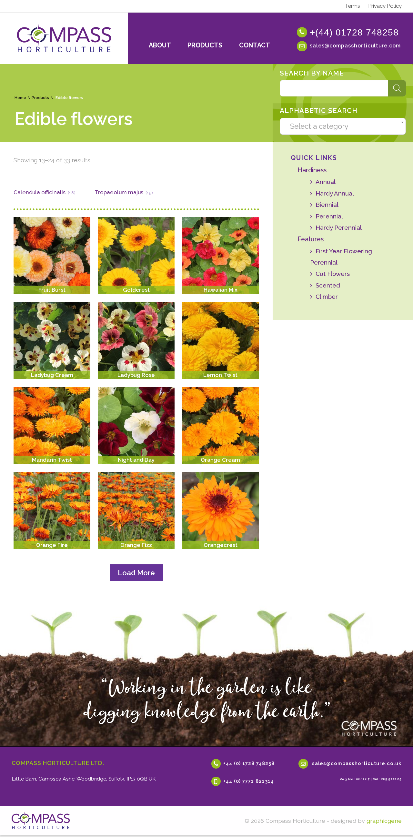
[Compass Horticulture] (40, 821)
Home (20, 98)
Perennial (329, 216)
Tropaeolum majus (119, 192)
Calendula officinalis (39, 192)
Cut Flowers (332, 273)
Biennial (327, 204)
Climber (326, 296)
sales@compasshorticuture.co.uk (356, 763)
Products (40, 98)
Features (310, 239)
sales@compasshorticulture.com (355, 46)
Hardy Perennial (338, 227)
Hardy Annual (335, 193)
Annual (325, 181)
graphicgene (384, 820)
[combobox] (343, 126)
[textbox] (342, 126)
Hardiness (312, 170)
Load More (136, 573)
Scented (328, 285)
